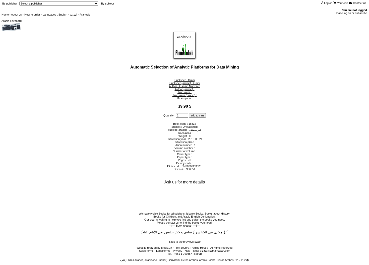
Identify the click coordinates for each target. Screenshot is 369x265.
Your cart (342, 3)
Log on (327, 3)
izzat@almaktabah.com (216, 250)
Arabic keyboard (12, 20)
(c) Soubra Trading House (192, 247)
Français (85, 14)
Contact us (359, 3)
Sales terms (146, 250)
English (62, 14)
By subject (107, 3)
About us (16, 14)
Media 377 (167, 247)
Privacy (177, 250)
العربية (73, 14)
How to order (32, 14)
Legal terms (163, 250)
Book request (184, 225)
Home (5, 14)
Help (187, 250)
